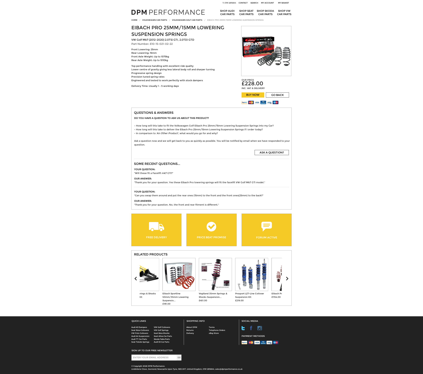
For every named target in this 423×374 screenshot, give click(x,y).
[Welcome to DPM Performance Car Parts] (169, 12)
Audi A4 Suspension (140, 336)
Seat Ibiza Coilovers (140, 330)
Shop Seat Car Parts (246, 12)
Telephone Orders (217, 330)
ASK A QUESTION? (272, 152)
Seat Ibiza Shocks (162, 333)
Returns (190, 330)
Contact (243, 3)
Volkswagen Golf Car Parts (187, 20)
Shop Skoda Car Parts (265, 12)
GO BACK (277, 95)
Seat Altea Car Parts (163, 336)
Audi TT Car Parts (139, 339)
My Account (267, 3)
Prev (137, 279)
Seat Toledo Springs (140, 342)
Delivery (190, 333)
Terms (212, 327)
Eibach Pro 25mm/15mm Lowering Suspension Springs (235, 20)
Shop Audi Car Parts (227, 12)
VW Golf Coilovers (162, 327)
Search (254, 3)
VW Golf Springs (161, 330)
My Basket (284, 3)
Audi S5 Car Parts (161, 342)
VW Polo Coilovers (139, 333)
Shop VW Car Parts (284, 12)
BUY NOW (252, 94)
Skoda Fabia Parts (162, 339)
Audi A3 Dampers (139, 327)
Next (288, 279)
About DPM (191, 327)
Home (134, 20)
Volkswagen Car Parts (154, 20)
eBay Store (214, 333)
